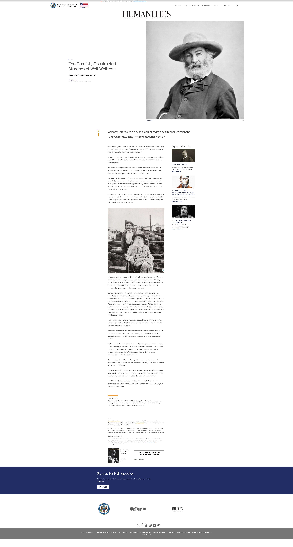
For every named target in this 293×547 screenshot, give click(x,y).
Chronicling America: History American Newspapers (138, 509)
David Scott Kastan (177, 229)
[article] (118, 455)
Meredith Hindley (176, 171)
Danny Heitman (72, 80)
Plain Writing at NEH (183, 532)
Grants (177, 6)
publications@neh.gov (150, 442)
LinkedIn (154, 525)
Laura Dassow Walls (177, 201)
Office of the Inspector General (106, 532)
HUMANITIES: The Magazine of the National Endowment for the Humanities (146, 14)
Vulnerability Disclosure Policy (202, 532)
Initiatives (205, 6)
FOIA (82, 532)
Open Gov (171, 532)
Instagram (150, 525)
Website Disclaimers (159, 532)
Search (237, 5)
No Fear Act (90, 532)
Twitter (98, 131)
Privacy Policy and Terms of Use (140, 532)
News (226, 6)
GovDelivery (158, 525)
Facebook (98, 134)
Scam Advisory (146, 534)
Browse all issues (139, 459)
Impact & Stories (191, 6)
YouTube (146, 525)
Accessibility (123, 532)
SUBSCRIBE (103, 487)
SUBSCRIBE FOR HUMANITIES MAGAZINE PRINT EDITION (149, 453)
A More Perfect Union (177, 509)
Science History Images (156, 114)
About (216, 6)
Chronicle (114, 269)
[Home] (69, 5)
